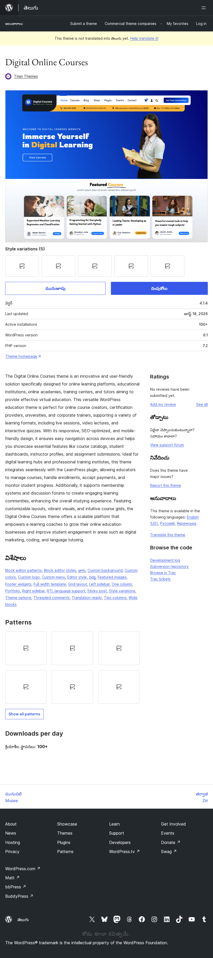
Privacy (12, 851)
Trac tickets (160, 579)
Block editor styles (60, 570)
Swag (169, 851)
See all (202, 404)
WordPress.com (23, 868)
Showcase (67, 824)
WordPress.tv (124, 851)
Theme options (18, 597)
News (10, 833)
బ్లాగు (81, 570)
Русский (167, 523)
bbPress (15, 886)
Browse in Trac (163, 572)
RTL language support (66, 591)
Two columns (115, 597)
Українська (186, 523)
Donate (171, 842)
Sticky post (97, 591)
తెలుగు (23, 919)
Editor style (77, 577)
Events (167, 833)
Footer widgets (18, 584)
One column (122, 584)
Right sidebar (33, 591)
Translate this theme (167, 535)
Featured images (112, 577)
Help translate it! (144, 38)
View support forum (167, 445)
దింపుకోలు (159, 288)
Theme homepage (21, 356)
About (11, 824)
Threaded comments (52, 597)
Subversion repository (169, 566)
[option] (25, 648)
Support (116, 833)
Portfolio (12, 591)
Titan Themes (26, 76)
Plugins (63, 842)
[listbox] (72, 667)
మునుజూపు (55, 288)
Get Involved (173, 824)
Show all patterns (24, 714)
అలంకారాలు (14, 23)
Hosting (12, 842)
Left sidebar (99, 584)
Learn (114, 824)
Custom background (105, 570)
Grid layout (77, 584)
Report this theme (165, 485)
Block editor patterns (23, 570)
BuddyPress (19, 896)
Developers (120, 842)
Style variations (122, 591)
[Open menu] (204, 8)
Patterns (65, 851)
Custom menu (53, 577)
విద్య (92, 577)
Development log (165, 560)
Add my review (163, 404)
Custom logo (29, 577)
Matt (12, 877)
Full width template (50, 584)
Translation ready (87, 597)
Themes (64, 833)
